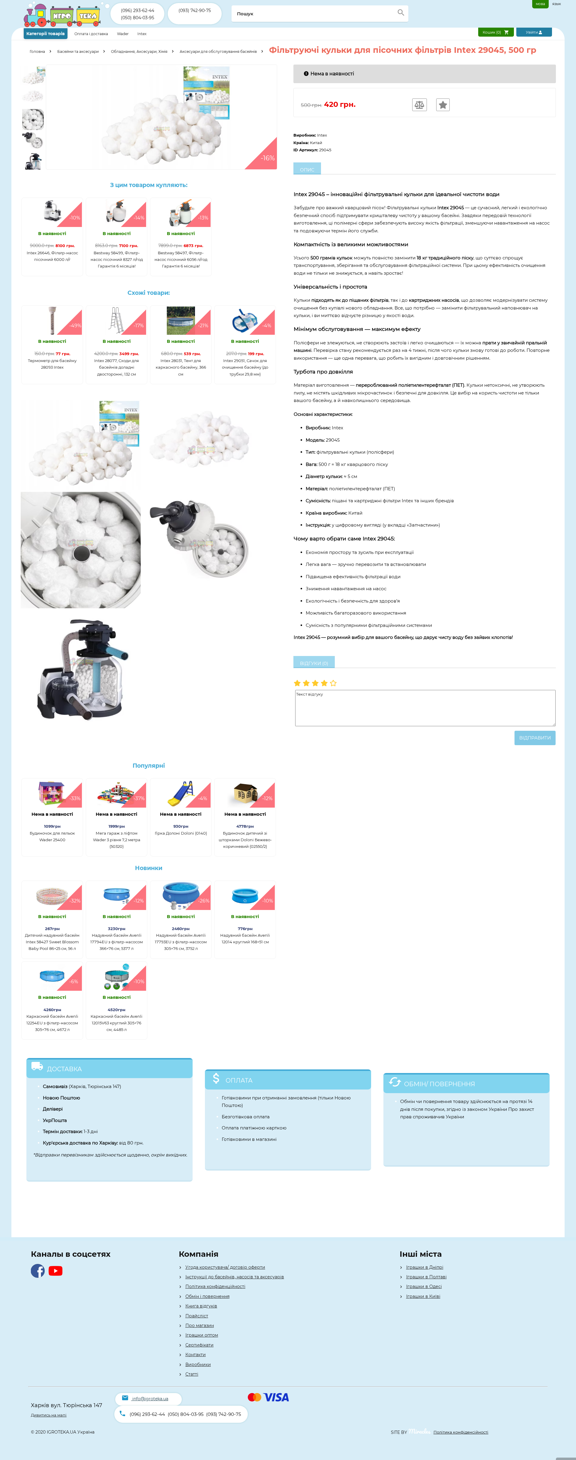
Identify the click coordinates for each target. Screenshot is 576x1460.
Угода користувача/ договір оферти (225, 1267)
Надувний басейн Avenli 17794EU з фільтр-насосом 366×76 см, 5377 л (116, 942)
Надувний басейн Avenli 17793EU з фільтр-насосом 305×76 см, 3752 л (181, 942)
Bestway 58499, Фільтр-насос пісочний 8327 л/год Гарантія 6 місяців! (117, 259)
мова (540, 4)
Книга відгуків (201, 1306)
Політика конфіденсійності (461, 1432)
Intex (141, 34)
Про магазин (199, 1325)
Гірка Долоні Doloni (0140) (181, 833)
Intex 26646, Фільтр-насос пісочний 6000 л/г (52, 256)
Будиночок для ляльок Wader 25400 (52, 836)
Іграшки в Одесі (424, 1286)
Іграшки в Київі (423, 1296)
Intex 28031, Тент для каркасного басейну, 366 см (181, 367)
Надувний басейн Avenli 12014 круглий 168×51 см (245, 938)
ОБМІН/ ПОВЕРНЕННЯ (439, 1084)
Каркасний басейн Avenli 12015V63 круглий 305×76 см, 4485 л (116, 1023)
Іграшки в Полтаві (426, 1277)
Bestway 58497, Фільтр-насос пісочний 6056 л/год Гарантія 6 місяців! (180, 259)
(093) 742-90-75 (194, 10)
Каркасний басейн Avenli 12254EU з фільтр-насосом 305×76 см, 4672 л (52, 1023)
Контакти (195, 1354)
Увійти (532, 32)
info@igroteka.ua (150, 1398)
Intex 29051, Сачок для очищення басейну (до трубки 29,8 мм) (245, 367)
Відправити (535, 738)
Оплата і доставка (91, 34)
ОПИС (307, 170)
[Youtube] (57, 1276)
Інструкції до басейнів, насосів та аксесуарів (234, 1277)
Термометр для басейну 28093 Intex (52, 364)
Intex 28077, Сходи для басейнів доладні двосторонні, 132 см (116, 367)
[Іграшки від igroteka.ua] (67, 26)
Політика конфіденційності (215, 1286)
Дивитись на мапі (49, 1415)
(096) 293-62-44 (137, 10)
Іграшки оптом (201, 1335)
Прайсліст (196, 1316)
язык (556, 4)
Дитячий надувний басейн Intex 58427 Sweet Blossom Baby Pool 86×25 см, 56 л (52, 942)
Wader (123, 34)
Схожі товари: (149, 292)
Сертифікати (199, 1345)
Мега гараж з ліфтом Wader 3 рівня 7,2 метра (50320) (116, 840)
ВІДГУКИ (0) (314, 663)
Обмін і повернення (207, 1296)
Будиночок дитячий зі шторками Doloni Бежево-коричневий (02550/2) (245, 840)
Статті (191, 1374)
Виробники (198, 1364)
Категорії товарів (45, 33)
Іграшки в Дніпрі (424, 1267)
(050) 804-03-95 (137, 17)
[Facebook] (39, 1276)
